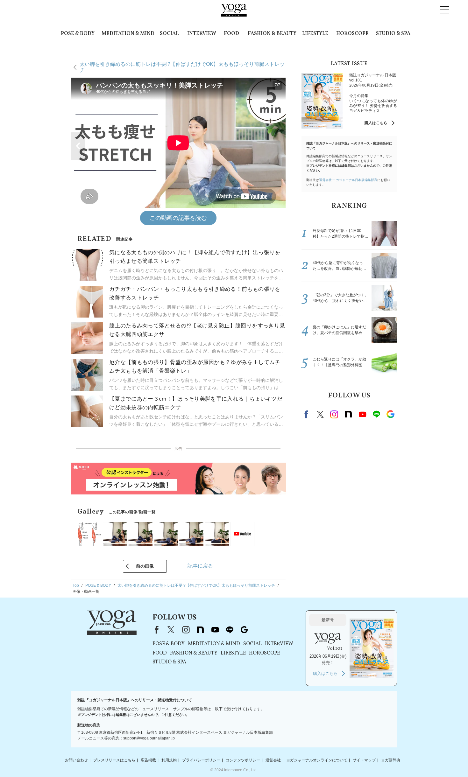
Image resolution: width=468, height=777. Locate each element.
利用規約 (169, 760)
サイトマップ (364, 760)
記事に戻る (200, 566)
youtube (215, 630)
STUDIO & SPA (393, 33)
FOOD (231, 33)
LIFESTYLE (315, 33)
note (348, 414)
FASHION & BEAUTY (272, 33)
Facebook (307, 414)
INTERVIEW (201, 33)
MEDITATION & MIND (128, 33)
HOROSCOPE (352, 33)
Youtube (362, 414)
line (376, 414)
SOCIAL (169, 33)
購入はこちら (376, 123)
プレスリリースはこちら (114, 760)
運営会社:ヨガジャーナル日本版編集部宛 (348, 180)
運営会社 (273, 760)
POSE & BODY (78, 33)
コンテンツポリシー (243, 760)
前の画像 (145, 566)
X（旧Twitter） (171, 630)
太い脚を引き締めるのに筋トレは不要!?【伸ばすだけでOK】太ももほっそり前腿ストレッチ (182, 67)
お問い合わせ (76, 760)
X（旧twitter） (320, 414)
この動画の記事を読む (178, 218)
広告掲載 (148, 760)
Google (390, 414)
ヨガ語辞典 (390, 760)
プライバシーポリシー (201, 760)
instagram (334, 414)
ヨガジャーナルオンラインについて (316, 760)
